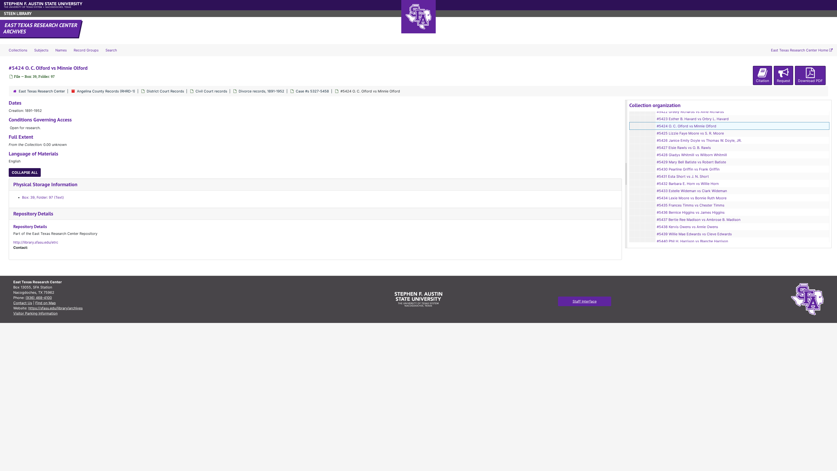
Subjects (41, 50)
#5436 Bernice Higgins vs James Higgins (691, 212)
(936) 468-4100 (39, 297)
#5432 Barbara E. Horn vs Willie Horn (688, 183)
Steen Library (18, 13)
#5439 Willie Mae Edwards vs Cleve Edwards (694, 234)
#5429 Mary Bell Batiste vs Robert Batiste (691, 162)
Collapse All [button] (25, 172)
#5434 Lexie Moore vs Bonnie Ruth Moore (691, 198)
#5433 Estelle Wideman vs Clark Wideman (692, 191)
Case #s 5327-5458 (312, 91)
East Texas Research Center (42, 91)
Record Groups (86, 50)
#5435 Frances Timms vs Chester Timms (690, 205)
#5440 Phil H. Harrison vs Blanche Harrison (692, 241)
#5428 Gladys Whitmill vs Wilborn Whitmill (692, 155)
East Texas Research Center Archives (40, 28)
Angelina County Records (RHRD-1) (106, 91)
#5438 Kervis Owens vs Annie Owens (687, 227)
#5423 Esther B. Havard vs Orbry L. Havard (693, 119)
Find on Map (45, 303)
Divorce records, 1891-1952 (261, 91)
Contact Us (22, 303)
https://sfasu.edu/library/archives (55, 308)
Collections (18, 50)
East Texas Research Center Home (800, 50)
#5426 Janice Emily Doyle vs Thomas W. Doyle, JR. (699, 140)
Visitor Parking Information (35, 313)
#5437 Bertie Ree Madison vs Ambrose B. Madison (698, 219)
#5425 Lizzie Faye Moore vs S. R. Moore (690, 133)
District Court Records (165, 91)
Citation (762, 80)
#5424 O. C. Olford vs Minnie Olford (686, 126)
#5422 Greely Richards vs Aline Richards (690, 111)
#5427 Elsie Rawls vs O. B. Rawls (684, 147)
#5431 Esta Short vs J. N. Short (683, 176)
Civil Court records (211, 91)
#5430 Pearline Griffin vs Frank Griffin (688, 169)
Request (783, 80)
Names (61, 50)
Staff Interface (585, 301)
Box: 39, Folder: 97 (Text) (43, 197)
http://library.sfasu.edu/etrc (35, 242)
